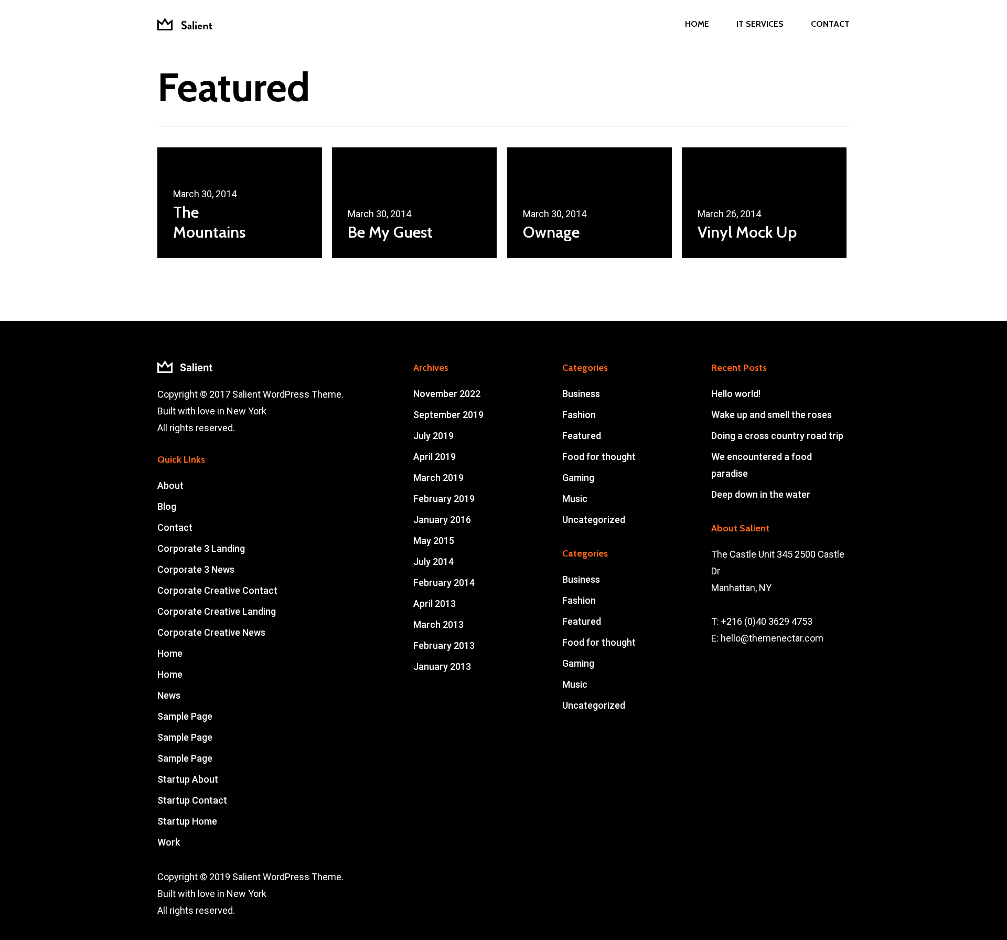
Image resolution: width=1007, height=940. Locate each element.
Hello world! (735, 393)
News (168, 695)
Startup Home (187, 821)
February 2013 (444, 645)
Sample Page (184, 716)
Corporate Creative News (211, 632)
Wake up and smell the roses (771, 414)
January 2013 (442, 666)
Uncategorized (593, 519)
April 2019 (434, 456)
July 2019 (433, 435)
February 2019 (444, 498)
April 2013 (434, 603)
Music (574, 498)
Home (170, 653)
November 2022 (446, 393)
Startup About (187, 779)
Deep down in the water (760, 494)
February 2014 (444, 582)
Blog (166, 506)
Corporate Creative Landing (216, 611)
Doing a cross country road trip (777, 435)
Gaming (578, 477)
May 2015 (433, 540)
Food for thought (599, 456)
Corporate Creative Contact (217, 590)
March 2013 (438, 624)
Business (581, 393)
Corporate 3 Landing (201, 548)
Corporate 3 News (195, 569)
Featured (581, 435)
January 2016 (442, 519)
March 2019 (438, 477)
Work (168, 842)
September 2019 (448, 414)
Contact (174, 527)
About (170, 485)
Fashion (579, 414)
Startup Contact (192, 800)
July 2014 (433, 561)
